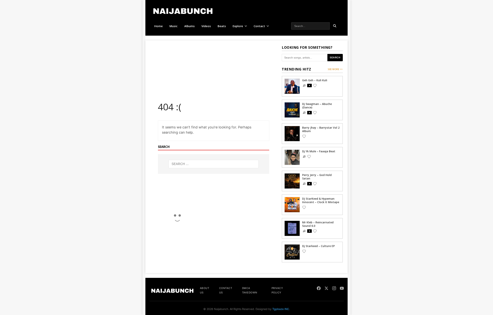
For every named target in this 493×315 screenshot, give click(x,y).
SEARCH (335, 57)
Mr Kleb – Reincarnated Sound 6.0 (318, 224)
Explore (238, 26)
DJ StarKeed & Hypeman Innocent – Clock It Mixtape (320, 200)
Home (158, 26)
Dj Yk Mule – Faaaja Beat (318, 151)
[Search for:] (213, 164)
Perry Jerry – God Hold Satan (317, 176)
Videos (206, 26)
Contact (259, 26)
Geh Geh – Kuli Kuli (314, 80)
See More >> (335, 69)
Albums (189, 26)
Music (173, 26)
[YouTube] (342, 288)
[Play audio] (309, 85)
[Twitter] (326, 288)
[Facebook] (319, 288)
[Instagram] (334, 288)
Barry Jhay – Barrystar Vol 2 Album (321, 129)
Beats (222, 26)
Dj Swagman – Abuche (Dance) (317, 105)
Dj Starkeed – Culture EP (318, 246)
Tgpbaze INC (280, 309)
